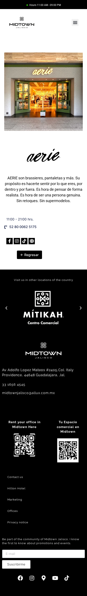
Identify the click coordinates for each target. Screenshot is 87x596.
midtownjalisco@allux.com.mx (28, 393)
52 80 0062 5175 (23, 227)
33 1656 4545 (13, 385)
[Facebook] (20, 578)
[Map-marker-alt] (43, 578)
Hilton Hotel (16, 488)
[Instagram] (32, 578)
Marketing (14, 499)
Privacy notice (17, 522)
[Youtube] (55, 578)
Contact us (15, 477)
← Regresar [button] (29, 255)
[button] (75, 22)
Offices (12, 511)
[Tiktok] (66, 578)
